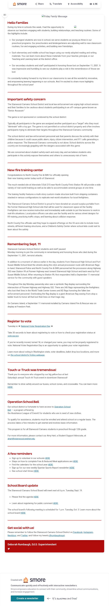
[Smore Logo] (20, 4)
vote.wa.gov (13, 336)
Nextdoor (12, 535)
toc (5, 14)
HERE (47, 458)
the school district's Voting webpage (28, 355)
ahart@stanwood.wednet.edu (21, 438)
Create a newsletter (27, 598)
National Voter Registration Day (35, 326)
